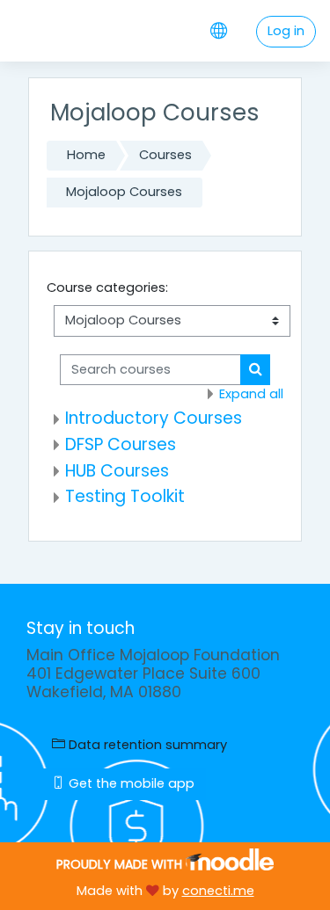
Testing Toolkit (125, 496)
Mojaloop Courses (124, 191)
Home (86, 155)
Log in (286, 31)
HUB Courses (117, 471)
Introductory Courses (153, 418)
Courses (165, 155)
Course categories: (107, 287)
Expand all (251, 394)
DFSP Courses (120, 444)
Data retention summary (146, 744)
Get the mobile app (129, 783)
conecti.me (218, 890)
